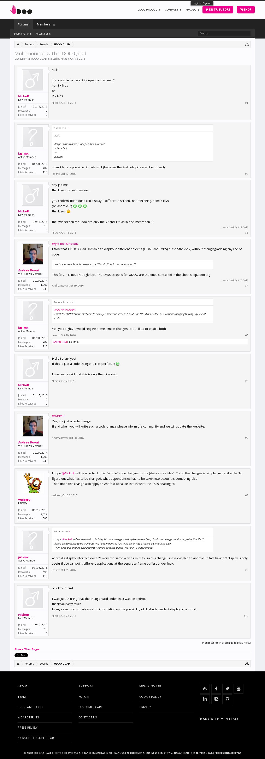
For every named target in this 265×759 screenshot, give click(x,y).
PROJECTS (192, 9)
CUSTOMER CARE (90, 707)
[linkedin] (205, 699)
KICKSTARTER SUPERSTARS (36, 738)
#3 (246, 232)
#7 (246, 438)
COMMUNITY (173, 9)
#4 (246, 285)
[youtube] (238, 689)
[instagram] (216, 699)
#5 (246, 335)
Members (44, 24)
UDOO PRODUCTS (149, 9)
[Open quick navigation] (247, 44)
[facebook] (216, 689)
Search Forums (22, 33)
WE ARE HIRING (28, 717)
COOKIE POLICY (150, 697)
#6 (246, 381)
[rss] (205, 689)
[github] (227, 699)
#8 (246, 495)
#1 (246, 103)
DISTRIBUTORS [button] (219, 9)
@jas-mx (58, 244)
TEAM (22, 697)
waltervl (24, 500)
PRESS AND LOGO (30, 707)
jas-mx (23, 153)
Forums (23, 24)
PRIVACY (145, 707)
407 (45, 168)
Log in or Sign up (202, 3)
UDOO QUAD (39, 58)
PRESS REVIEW (27, 727)
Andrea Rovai (28, 270)
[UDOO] (21, 9)
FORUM (83, 697)
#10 (246, 616)
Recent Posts (43, 33)
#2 (246, 174)
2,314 (44, 514)
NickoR (65, 58)
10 (45, 110)
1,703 (44, 285)
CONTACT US (87, 717)
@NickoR (71, 244)
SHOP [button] (247, 9)
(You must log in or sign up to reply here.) (226, 643)
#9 (246, 570)
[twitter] (227, 689)
